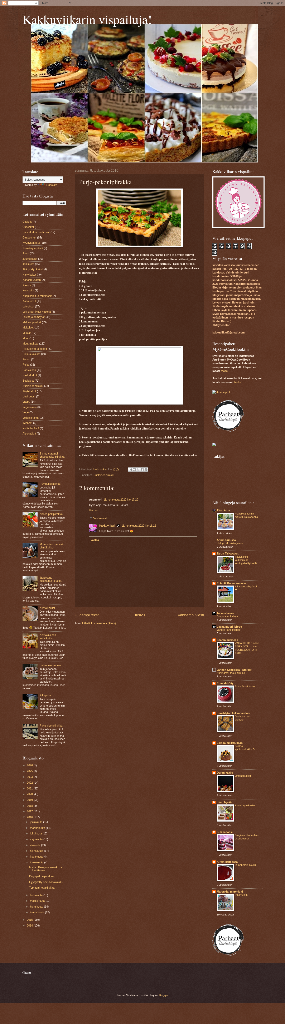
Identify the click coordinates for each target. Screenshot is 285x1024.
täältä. (238, 382)
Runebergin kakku (245, 865)
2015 (30, 919)
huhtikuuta (36, 895)
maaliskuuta (37, 900)
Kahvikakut (29, 274)
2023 (30, 776)
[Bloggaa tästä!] (134, 469)
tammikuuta (37, 912)
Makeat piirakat (32, 322)
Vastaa (93, 510)
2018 (30, 805)
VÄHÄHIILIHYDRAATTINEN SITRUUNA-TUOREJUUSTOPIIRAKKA (247, 648)
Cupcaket (28, 227)
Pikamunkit (241, 894)
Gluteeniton (29, 237)
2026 (30, 765)
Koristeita (28, 290)
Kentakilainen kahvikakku (48, 636)
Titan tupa (223, 510)
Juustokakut (30, 258)
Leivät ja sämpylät (34, 316)
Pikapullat (46, 695)
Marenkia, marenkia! (230, 891)
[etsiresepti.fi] (221, 392)
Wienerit (27, 423)
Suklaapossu (225, 832)
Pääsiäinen (29, 370)
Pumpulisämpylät (50, 483)
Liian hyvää (224, 802)
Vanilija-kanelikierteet (229, 629)
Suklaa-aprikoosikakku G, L (246, 748)
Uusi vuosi (29, 396)
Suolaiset (28, 380)
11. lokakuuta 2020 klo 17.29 (120, 499)
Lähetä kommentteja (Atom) (99, 623)
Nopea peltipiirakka (51, 514)
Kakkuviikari (107, 525)
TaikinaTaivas (225, 613)
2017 (30, 811)
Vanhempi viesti (191, 615)
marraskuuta (38, 827)
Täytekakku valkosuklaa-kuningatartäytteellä (246, 560)
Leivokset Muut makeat (37, 311)
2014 (30, 925)
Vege (26, 412)
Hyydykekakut (31, 242)
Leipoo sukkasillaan (230, 742)
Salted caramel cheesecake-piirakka (52, 455)
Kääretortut (29, 301)
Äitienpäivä (29, 433)
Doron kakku (225, 772)
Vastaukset (100, 518)
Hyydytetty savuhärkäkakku (46, 882)
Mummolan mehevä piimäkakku (51, 546)
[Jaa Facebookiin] (142, 469)
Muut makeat (30, 343)
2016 (30, 817)
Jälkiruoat (28, 264)
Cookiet (27, 221)
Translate (51, 184)
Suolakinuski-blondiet (242, 718)
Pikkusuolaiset (31, 354)
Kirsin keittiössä (227, 861)
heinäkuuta (37, 850)
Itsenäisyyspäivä (33, 248)
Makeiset (28, 327)
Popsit (26, 359)
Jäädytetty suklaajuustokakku (51, 579)
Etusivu (138, 615)
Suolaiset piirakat (103, 475)
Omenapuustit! (243, 775)
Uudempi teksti (87, 615)
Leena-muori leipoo (229, 626)
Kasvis (27, 285)
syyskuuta (36, 839)
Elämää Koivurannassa (231, 583)
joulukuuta (36, 822)
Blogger (163, 995)
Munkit (27, 333)
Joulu (26, 253)
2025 (30, 771)
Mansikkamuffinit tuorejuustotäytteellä (246, 515)
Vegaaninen (30, 407)
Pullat (26, 364)
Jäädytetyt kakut (33, 269)
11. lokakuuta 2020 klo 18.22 (138, 525)
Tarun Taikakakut (227, 553)
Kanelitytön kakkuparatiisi (233, 713)
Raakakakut (30, 375)
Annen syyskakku (245, 805)
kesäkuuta (36, 856)
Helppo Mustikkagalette (230, 543)
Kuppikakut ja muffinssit (37, 295)
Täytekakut (29, 391)
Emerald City (225, 683)
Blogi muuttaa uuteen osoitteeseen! (247, 837)
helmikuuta (37, 906)
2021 (30, 788)
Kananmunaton (32, 279)
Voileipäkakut (31, 417)
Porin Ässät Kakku (245, 686)
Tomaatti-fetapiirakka (41, 887)
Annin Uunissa (226, 540)
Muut (26, 338)
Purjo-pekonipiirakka (41, 876)
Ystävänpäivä (31, 428)
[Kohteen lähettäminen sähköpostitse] (130, 469)
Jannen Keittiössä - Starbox (234, 669)
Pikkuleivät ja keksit (35, 348)
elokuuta (35, 845)
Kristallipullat (47, 607)
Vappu (26, 401)
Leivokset (28, 306)
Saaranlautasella (227, 640)
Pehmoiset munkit (51, 665)
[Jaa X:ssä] (138, 469)
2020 (30, 794)
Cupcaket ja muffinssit (36, 232)
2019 (30, 800)
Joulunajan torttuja (227, 616)
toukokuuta (37, 862)
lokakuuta (36, 833)
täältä (224, 370)
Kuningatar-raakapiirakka (231, 673)
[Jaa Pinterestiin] (146, 469)
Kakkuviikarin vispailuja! (87, 19)
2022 (30, 782)
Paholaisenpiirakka (51, 725)
